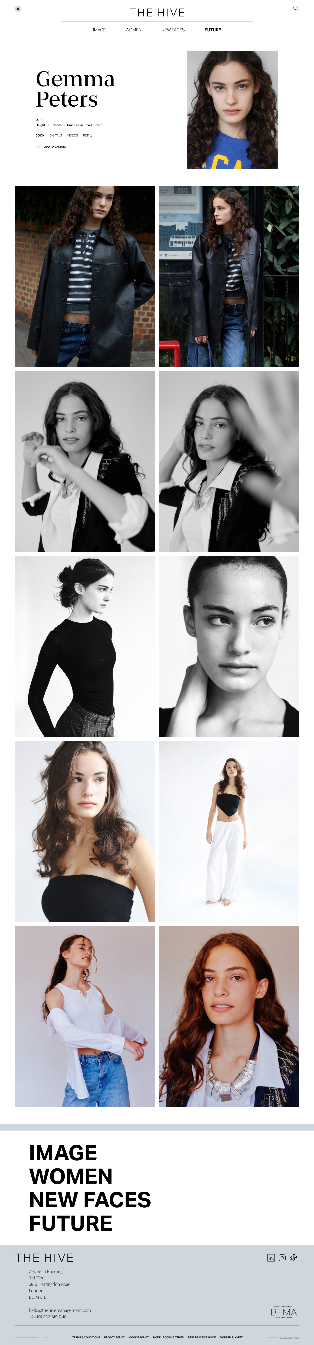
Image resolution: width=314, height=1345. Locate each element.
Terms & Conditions (86, 1337)
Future (213, 30)
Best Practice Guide (202, 1337)
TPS (297, 1337)
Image (99, 30)
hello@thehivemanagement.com (60, 1311)
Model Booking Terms (168, 1337)
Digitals (56, 135)
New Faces (173, 30)
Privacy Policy (114, 1337)
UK (37, 119)
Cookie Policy (139, 1337)
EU (42, 119)
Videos (72, 135)
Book (40, 135)
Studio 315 (286, 1337)
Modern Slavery (231, 1337)
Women (134, 30)
